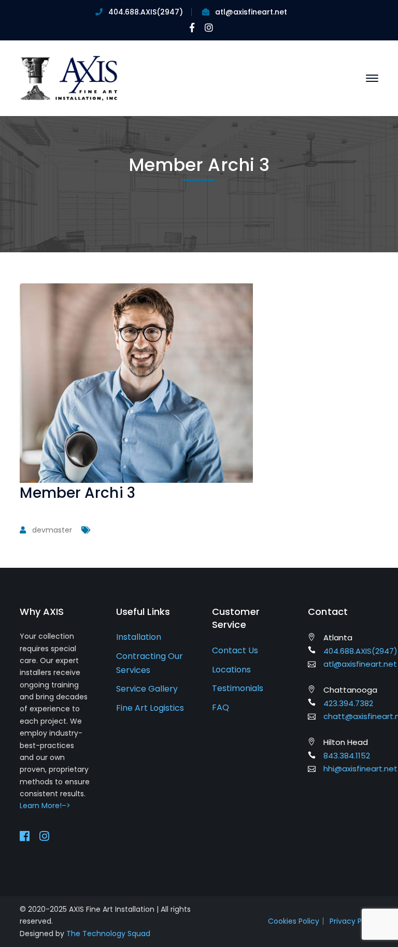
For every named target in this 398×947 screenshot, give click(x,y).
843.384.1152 (346, 755)
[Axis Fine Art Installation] (69, 77)
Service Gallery (147, 689)
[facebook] (25, 836)
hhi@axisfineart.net (360, 768)
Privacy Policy (354, 921)
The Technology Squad (108, 933)
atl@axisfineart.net (251, 12)
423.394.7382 (348, 703)
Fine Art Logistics (150, 708)
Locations (231, 670)
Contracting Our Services (149, 663)
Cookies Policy (293, 921)
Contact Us (235, 650)
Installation (138, 637)
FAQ (220, 707)
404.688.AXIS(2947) (145, 12)
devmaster (52, 530)
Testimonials (237, 688)
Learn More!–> (45, 805)
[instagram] (44, 836)
